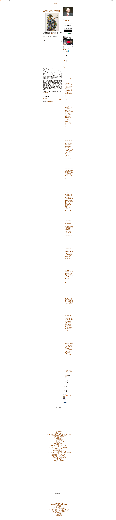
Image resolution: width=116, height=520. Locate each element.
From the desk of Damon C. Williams (58, 445)
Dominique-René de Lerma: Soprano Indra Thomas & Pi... (68, 313)
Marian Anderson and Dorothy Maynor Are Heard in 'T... (69, 238)
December (66, 68)
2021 (65, 56)
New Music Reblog (59, 467)
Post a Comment (45, 98)
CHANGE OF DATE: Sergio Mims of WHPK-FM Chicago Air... (68, 291)
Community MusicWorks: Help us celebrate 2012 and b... (68, 98)
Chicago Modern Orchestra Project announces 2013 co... (68, 336)
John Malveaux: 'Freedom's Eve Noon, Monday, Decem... (68, 352)
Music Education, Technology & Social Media (59, 461)
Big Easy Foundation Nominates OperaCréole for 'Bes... (68, 229)
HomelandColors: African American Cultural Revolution (59, 452)
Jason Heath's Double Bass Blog (59, 454)
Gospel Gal (59, 446)
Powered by (66, 33)
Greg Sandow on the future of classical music (59, 447)
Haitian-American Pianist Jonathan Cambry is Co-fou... (68, 346)
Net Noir (59, 505)
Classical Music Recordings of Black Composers (59, 498)
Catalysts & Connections (59, 427)
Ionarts (58, 453)
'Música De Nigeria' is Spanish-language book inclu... (68, 147)
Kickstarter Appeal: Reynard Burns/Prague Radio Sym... (68, 187)
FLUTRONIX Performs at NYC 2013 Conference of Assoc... (68, 161)
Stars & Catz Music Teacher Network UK (59, 511)
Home (52, 99)
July (65, 377)
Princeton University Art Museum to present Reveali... (68, 181)
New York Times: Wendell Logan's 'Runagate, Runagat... (68, 144)
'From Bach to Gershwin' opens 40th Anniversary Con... (68, 84)
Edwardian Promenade (58, 438)
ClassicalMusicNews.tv (59, 431)
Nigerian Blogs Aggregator (59, 468)
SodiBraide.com (59, 506)
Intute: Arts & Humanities (59, 501)
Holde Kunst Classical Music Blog (59, 451)
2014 (65, 65)
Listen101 (59, 459)
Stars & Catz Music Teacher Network (59, 508)
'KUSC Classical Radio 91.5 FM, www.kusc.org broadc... (68, 126)
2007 (65, 391)
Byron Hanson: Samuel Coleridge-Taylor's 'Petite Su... (68, 246)
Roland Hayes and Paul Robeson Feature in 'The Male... (68, 249)
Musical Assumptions (59, 463)
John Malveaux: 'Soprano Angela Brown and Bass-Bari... (68, 195)
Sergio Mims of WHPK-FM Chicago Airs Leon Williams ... (69, 294)
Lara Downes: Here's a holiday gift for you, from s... (68, 155)
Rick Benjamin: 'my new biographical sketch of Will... (68, 117)
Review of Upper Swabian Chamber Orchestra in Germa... (68, 90)
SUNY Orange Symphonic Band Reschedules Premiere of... (68, 316)
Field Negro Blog (59, 440)
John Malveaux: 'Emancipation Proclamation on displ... (68, 360)
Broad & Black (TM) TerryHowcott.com (59, 426)
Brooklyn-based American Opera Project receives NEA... (68, 322)
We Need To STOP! (58, 489)
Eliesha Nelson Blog (59, 439)
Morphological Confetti (59, 460)
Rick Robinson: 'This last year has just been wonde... (68, 108)
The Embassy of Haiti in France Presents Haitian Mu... (68, 333)
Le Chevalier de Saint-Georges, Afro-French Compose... (68, 138)
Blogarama (64, 47)
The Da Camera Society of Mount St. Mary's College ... (68, 366)
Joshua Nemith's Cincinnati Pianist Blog (59, 455)
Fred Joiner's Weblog (58, 443)
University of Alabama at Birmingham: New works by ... (68, 325)
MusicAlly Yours (58, 464)
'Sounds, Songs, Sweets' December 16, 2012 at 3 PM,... (68, 224)
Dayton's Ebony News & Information (59, 435)
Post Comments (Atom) (50, 101)
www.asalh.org (45, 92)
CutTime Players (59, 500)
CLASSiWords (59, 432)
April (65, 381)
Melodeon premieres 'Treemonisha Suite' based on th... (69, 111)
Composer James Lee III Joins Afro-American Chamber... (68, 339)
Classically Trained (59, 430)
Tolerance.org (59, 514)
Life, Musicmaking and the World (59, 457)
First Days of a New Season (59, 441)
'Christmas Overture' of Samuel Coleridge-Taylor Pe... (68, 349)
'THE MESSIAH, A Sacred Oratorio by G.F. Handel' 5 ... (69, 310)
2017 (65, 61)
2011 (65, 386)
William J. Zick (69, 395)
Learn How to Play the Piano (59, 456)
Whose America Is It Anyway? (59, 490)
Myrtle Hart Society (59, 503)
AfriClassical (58, 3)
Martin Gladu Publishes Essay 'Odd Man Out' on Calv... (68, 130)
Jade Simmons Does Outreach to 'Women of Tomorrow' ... (68, 282)
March (66, 382)
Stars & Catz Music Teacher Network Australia (59, 509)
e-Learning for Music (58, 437)
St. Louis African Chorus (59, 507)
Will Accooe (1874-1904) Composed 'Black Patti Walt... (68, 123)
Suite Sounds (59, 513)
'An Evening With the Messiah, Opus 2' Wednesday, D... (67, 213)
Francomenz (58, 442)
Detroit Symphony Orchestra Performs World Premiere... (69, 243)
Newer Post (44, 99)
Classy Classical (58, 433)
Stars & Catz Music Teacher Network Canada (59, 510)
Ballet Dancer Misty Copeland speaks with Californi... (68, 190)
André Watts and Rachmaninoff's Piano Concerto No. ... (68, 363)
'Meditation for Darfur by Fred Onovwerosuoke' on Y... (68, 221)
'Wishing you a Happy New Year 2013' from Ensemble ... (69, 79)
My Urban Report (58, 466)
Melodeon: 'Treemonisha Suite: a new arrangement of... (69, 201)
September (66, 375)
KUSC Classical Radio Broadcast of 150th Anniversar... (68, 204)
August (66, 376)
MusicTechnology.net (58, 465)
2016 (65, 62)
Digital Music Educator (59, 436)
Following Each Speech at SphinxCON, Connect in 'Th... (68, 141)
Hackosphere (59, 449)
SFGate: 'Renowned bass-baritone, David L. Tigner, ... (68, 216)
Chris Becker (59, 429)
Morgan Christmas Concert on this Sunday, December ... (69, 288)
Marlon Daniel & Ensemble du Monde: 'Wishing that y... (68, 133)
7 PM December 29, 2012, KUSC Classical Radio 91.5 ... (69, 232)
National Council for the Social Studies (59, 504)
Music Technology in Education (58, 462)
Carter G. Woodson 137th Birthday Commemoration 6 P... (69, 285)
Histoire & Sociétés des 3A (58, 450)
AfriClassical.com (66, 20)
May (65, 380)
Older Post (60, 99)
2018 (65, 60)
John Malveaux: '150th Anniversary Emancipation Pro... (69, 95)
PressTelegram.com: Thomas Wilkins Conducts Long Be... (69, 278)
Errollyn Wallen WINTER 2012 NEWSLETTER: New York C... (69, 271)
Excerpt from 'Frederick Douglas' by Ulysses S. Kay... (68, 178)
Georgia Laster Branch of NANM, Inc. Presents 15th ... (69, 319)
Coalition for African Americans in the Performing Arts (59, 434)
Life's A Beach (59, 458)
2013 (65, 66)
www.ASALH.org (53, 33)
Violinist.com (59, 515)
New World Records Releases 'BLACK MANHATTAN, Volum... (68, 266)
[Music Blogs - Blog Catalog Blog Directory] (68, 49)
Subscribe (68, 30)
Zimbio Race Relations (58, 491)
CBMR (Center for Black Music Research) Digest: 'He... (68, 164)
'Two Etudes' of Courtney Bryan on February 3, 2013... (68, 73)
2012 (65, 67)
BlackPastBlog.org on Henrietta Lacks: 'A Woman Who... (69, 198)
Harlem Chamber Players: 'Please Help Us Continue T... (68, 261)
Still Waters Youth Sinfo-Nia (59, 512)
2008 (65, 390)
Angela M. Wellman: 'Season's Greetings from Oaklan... (68, 114)
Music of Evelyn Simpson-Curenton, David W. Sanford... (68, 152)
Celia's (59, 428)
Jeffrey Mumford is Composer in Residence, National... (68, 76)
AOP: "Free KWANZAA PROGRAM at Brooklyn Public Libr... (68, 207)
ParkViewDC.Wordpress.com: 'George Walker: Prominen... (69, 120)
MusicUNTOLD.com (59, 502)
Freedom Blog (59, 444)
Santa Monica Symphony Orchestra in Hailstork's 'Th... (68, 87)
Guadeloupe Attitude (59, 448)
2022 (65, 55)
